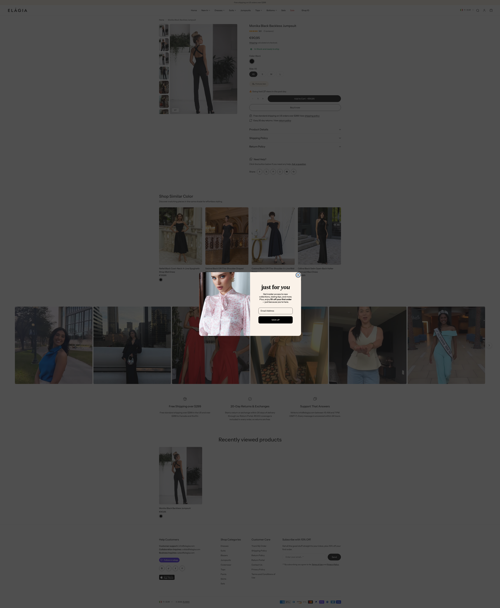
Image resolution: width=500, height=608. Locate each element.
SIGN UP (276, 320)
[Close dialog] (298, 275)
